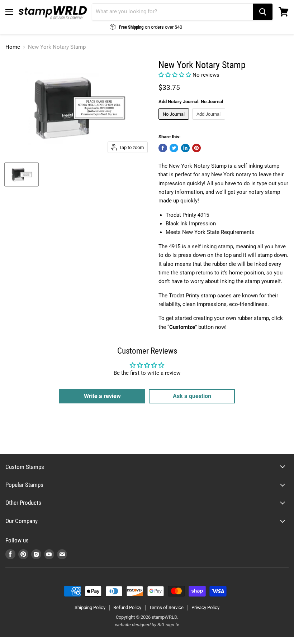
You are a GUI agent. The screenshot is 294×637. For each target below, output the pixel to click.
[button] (175, 75)
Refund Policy (127, 607)
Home (12, 47)
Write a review (102, 396)
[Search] (262, 12)
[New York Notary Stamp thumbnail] (21, 174)
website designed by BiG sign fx (147, 624)
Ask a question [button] (192, 396)
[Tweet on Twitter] (174, 148)
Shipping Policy (90, 607)
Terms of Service (166, 607)
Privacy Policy (205, 607)
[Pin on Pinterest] (196, 148)
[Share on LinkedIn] (185, 148)
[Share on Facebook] (162, 148)
